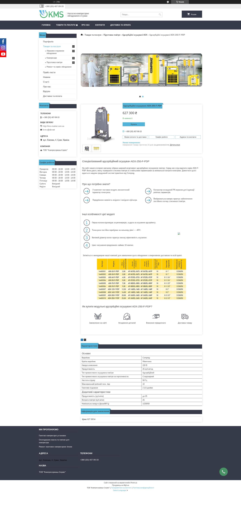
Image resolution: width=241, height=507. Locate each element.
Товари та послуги (65, 25)
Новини (46, 77)
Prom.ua (134, 483)
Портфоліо (48, 41)
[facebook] (82, 340)
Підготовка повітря (111, 35)
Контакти (100, 25)
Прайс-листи (49, 72)
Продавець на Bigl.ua (120, 485)
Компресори (52, 58)
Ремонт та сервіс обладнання (59, 67)
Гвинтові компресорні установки (52, 436)
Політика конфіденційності (143, 488)
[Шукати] (159, 14)
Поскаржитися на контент (121, 488)
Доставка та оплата (120, 25)
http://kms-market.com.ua (53, 126)
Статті (46, 82)
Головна (46, 25)
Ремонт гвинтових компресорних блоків (55, 447)
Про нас (85, 25)
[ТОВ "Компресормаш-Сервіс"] (51, 14)
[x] (85, 340)
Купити (134, 124)
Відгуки (46, 91)
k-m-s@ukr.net (49, 130)
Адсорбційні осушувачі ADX (134, 35)
